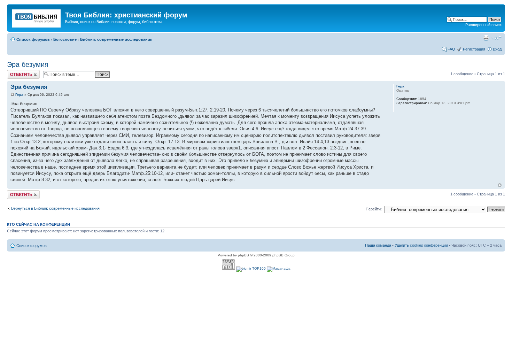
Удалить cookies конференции (421, 245)
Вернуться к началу (500, 185)
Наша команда (378, 245)
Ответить (15, 72)
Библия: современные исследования (116, 39)
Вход (497, 49)
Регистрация (474, 49)
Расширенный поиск (483, 25)
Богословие (65, 39)
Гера (19, 94)
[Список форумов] (37, 17)
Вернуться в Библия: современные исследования (55, 208)
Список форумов (33, 39)
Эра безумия (27, 64)
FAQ (451, 49)
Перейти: (374, 209)
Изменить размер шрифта (496, 38)
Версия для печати (486, 38)
